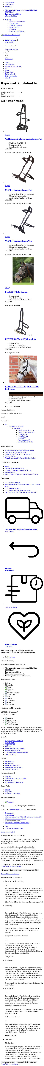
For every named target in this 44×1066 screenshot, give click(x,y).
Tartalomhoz (9, 4)
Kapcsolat (12, 29)
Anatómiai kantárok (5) (26, 430)
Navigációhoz (10, 3)
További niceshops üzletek (14, 828)
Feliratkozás (9, 42)
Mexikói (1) (22, 438)
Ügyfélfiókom (10, 745)
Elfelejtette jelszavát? (12, 765)
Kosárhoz (8, 6)
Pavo (7, 466)
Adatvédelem (9, 815)
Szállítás (8, 746)
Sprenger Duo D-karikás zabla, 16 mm (18, 470)
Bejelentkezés (9, 761)
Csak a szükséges (16, 870)
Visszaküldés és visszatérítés (14, 748)
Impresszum (9, 813)
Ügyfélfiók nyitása (11, 49)
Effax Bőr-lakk (10, 472)
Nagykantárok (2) (24, 440)
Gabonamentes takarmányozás (15, 452)
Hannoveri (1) (22, 434)
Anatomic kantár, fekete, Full (23, 139)
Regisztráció (9, 763)
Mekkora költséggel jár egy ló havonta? (18, 454)
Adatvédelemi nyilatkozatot (10, 874)
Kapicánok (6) (23, 436)
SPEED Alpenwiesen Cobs (14, 468)
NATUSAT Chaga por (12, 488)
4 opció (7, 135)
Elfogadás (5, 870)
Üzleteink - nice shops (12, 793)
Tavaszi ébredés (10, 456)
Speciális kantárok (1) (25, 442)
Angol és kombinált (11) (26, 432)
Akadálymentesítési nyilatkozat (15, 819)
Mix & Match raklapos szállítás (15, 778)
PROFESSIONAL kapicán (20, 339)
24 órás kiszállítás (11, 16)
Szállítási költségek (15, 25)
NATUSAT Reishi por (12, 483)
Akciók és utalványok (12, 750)
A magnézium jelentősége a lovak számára (19, 450)
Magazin (8, 776)
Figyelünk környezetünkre (14, 782)
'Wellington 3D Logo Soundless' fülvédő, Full (20, 492)
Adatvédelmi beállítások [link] (13, 821)
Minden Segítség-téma (16, 31)
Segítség (8, 19)
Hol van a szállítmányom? (14, 767)
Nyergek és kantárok (16, 426)
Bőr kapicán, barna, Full (18, 190)
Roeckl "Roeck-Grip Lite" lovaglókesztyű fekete (21, 474)
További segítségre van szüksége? (16, 752)
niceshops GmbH (16, 809)
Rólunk (7, 790)
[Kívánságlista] (7, 53)
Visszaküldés (13, 23)
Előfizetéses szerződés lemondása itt (17, 823)
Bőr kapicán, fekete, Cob (18, 241)
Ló (6, 424)
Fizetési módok (14, 27)
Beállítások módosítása (31, 870)
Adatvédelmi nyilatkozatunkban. (12, 866)
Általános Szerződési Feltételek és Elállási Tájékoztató (23, 817)
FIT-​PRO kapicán (16, 292)
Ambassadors (9, 780)
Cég (6, 826)
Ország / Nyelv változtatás (26, 806)
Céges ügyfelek (10, 754)
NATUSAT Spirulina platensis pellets (17, 490)
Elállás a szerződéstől (8, 832)
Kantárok (17, 428)
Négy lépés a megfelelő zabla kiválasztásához (20, 458)
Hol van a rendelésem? (17, 21)
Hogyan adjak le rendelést (14, 741)
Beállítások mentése (8, 1062)
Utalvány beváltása (11, 769)
